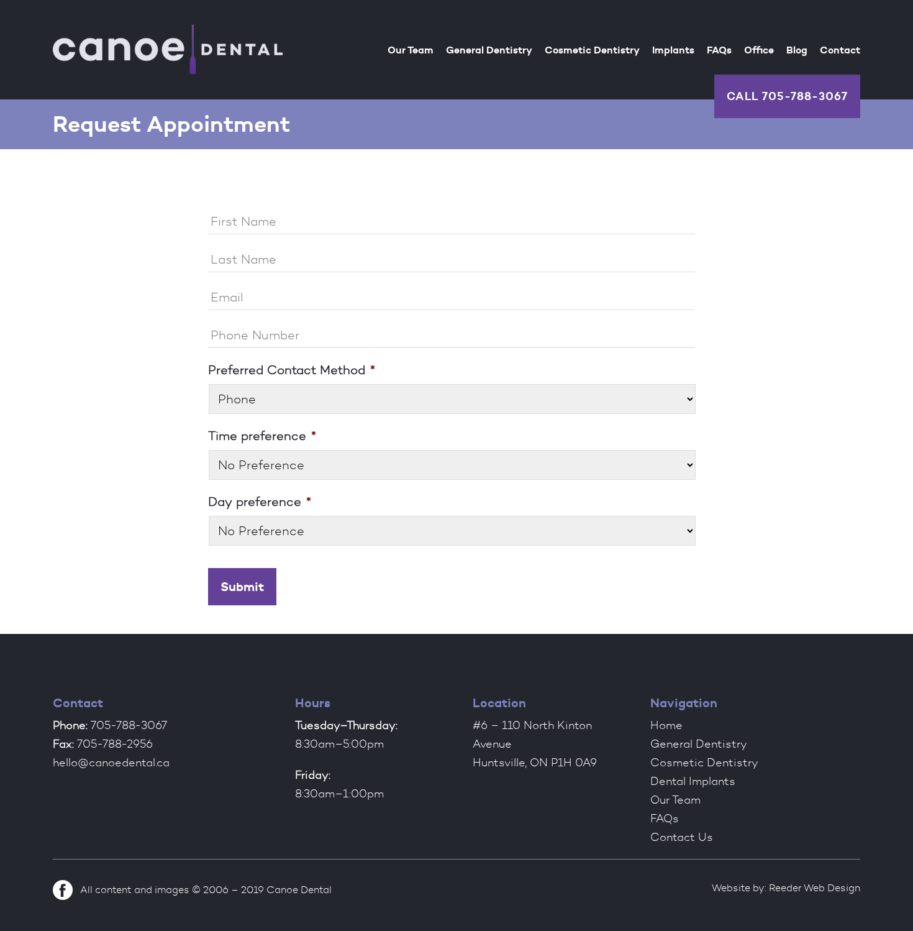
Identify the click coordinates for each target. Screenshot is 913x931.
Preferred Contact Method (291, 369)
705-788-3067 (805, 96)
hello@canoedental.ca (111, 762)
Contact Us (681, 837)
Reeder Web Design (814, 888)
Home (666, 725)
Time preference (262, 435)
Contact (840, 50)
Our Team (411, 50)
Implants (673, 50)
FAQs (719, 50)
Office (759, 50)
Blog (796, 50)
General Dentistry (489, 50)
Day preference (259, 501)
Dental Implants (692, 781)
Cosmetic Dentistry (592, 50)
